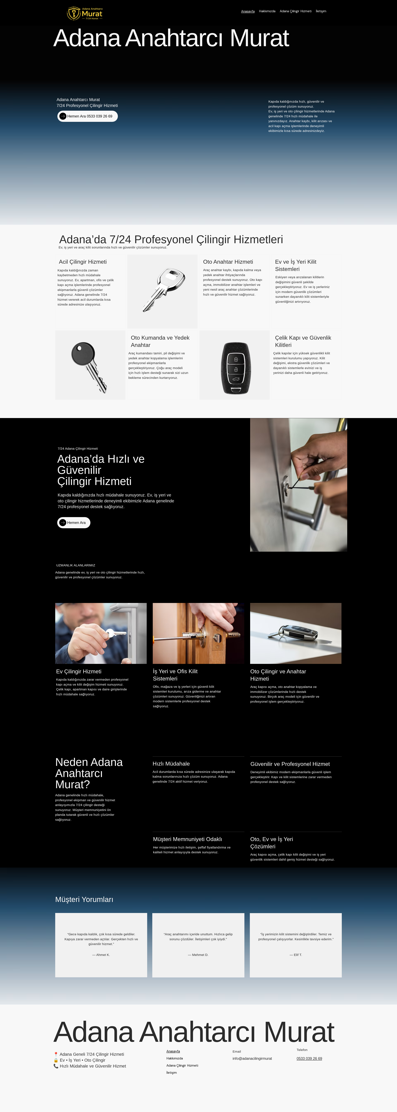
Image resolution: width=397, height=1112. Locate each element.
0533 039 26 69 (309, 1058)
